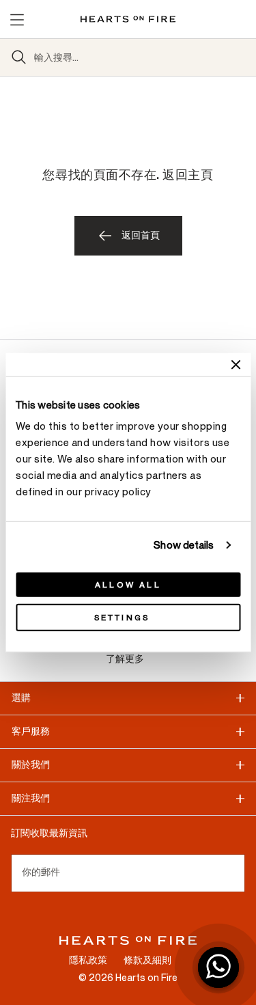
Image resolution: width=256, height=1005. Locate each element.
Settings (122, 617)
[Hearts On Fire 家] (128, 19)
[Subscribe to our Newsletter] (239, 873)
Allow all (128, 584)
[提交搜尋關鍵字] (19, 57)
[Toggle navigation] (16, 19)
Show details (184, 545)
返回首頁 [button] (141, 235)
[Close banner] (235, 364)
